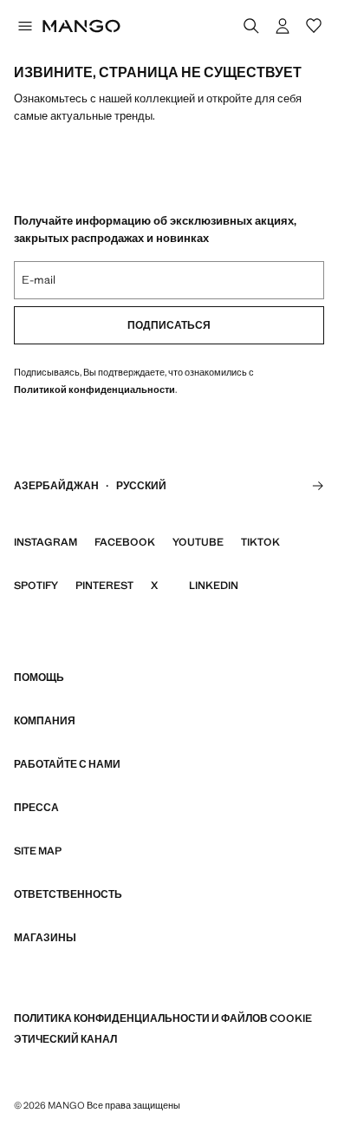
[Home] (81, 26)
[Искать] (251, 26)
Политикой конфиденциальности (94, 389)
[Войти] (282, 26)
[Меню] (24, 26)
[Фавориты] (313, 26)
